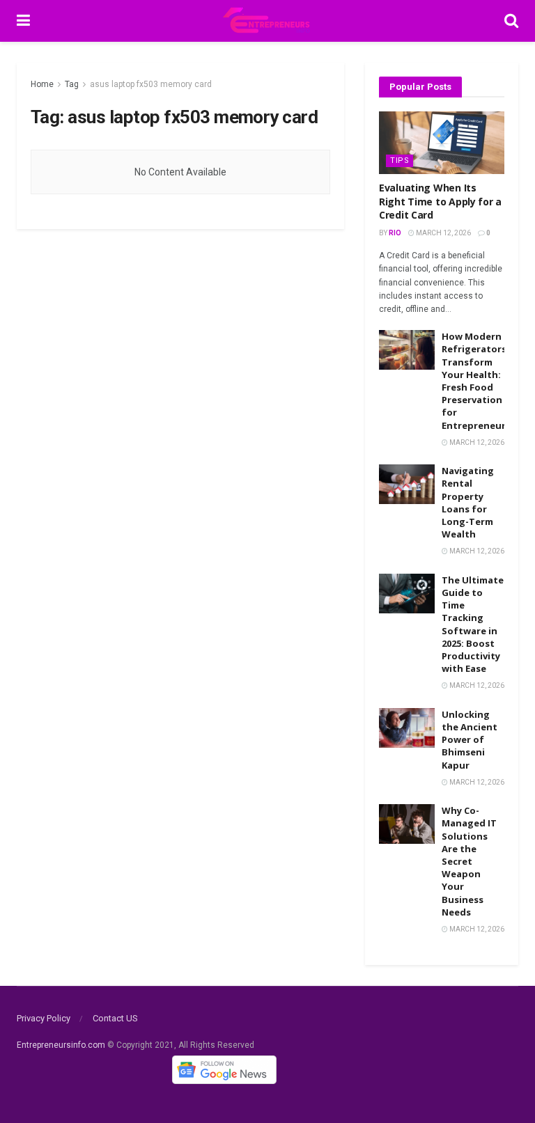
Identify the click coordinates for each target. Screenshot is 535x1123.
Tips (399, 160)
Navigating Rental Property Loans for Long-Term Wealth (468, 502)
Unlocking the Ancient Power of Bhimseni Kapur (469, 739)
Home (42, 84)
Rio (395, 233)
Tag (72, 84)
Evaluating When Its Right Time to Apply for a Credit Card (440, 201)
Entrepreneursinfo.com (61, 1045)
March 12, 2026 (442, 233)
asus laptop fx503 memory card (151, 84)
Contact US (115, 1018)
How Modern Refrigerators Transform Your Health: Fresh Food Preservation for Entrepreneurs (476, 380)
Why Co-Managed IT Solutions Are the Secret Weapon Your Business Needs (469, 861)
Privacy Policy (43, 1018)
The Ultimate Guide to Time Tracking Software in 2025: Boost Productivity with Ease (473, 624)
